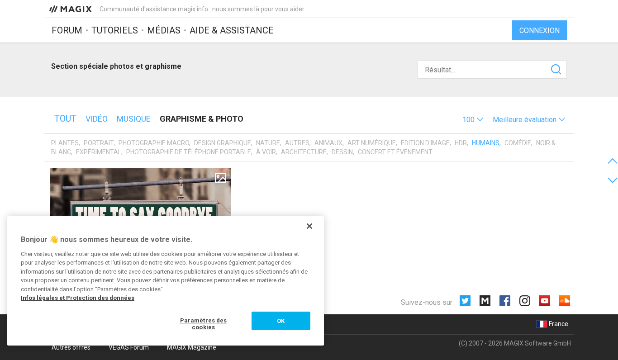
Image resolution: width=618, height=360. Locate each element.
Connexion (539, 30)
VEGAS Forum (129, 347)
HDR (461, 143)
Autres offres (71, 347)
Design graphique (222, 143)
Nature (268, 143)
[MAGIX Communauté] (71, 8)
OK (281, 320)
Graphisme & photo (201, 118)
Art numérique (371, 143)
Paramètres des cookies (203, 324)
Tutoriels (114, 30)
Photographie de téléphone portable (188, 152)
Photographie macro (154, 143)
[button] (473, 119)
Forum (67, 30)
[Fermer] (309, 226)
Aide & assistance (232, 30)
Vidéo (97, 118)
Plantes (65, 143)
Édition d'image (425, 143)
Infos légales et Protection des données (77, 297)
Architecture (304, 152)
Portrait (99, 143)
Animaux (328, 143)
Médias (164, 30)
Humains (485, 143)
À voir (266, 152)
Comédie (517, 143)
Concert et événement (395, 152)
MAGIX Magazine (191, 347)
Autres (297, 143)
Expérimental (98, 152)
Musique (134, 118)
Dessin (342, 152)
